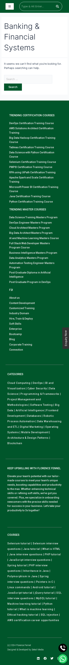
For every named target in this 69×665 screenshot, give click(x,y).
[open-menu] (10, 6)
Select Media (38, 649)
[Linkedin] (38, 658)
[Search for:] (28, 79)
